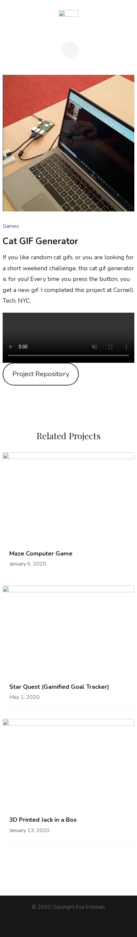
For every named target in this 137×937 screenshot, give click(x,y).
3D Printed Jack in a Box (43, 820)
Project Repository (40, 373)
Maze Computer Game (40, 554)
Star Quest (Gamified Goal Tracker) (59, 687)
